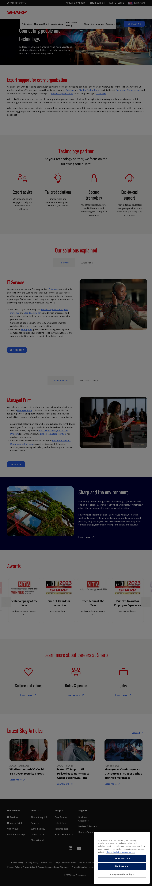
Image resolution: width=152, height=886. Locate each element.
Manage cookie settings (122, 874)
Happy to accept (122, 858)
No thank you (122, 866)
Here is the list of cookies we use (120, 852)
